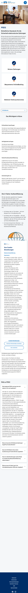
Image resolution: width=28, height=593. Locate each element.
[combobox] (14, 110)
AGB (14, 586)
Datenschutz (14, 579)
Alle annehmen (14, 347)
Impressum (14, 577)
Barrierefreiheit (14, 588)
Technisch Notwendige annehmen (14, 343)
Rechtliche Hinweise (14, 583)
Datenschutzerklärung (9, 253)
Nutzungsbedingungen (14, 581)
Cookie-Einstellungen (14, 340)
